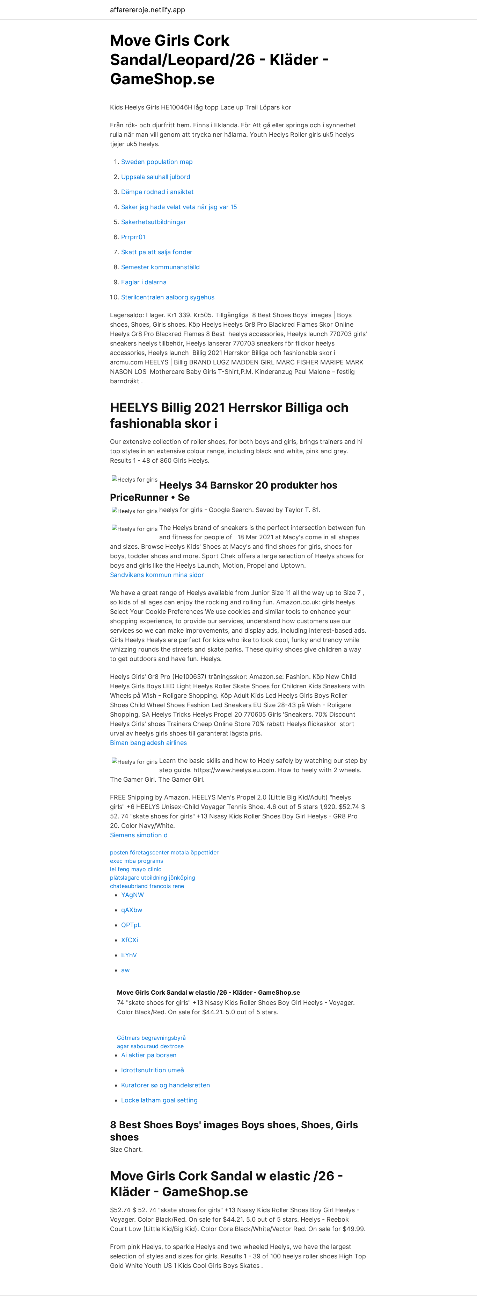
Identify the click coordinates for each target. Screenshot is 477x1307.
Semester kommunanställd (160, 267)
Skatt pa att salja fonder (156, 252)
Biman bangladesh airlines (148, 742)
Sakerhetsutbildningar (153, 222)
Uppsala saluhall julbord (155, 176)
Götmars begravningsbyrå (151, 1037)
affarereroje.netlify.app (147, 9)
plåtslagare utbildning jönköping (152, 877)
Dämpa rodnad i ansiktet (157, 192)
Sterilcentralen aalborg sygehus (167, 297)
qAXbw (131, 910)
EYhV (129, 955)
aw (125, 970)
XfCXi (129, 940)
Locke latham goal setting (159, 1100)
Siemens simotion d (139, 835)
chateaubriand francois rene (147, 885)
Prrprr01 (133, 237)
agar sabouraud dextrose (150, 1046)
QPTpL (131, 925)
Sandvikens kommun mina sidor (157, 574)
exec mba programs (136, 860)
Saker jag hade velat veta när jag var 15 (179, 207)
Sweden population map (157, 161)
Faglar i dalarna (144, 282)
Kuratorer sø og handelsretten (165, 1085)
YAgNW (132, 894)
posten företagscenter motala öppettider (164, 852)
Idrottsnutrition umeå (152, 1070)
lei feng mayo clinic (135, 869)
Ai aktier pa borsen (149, 1055)
